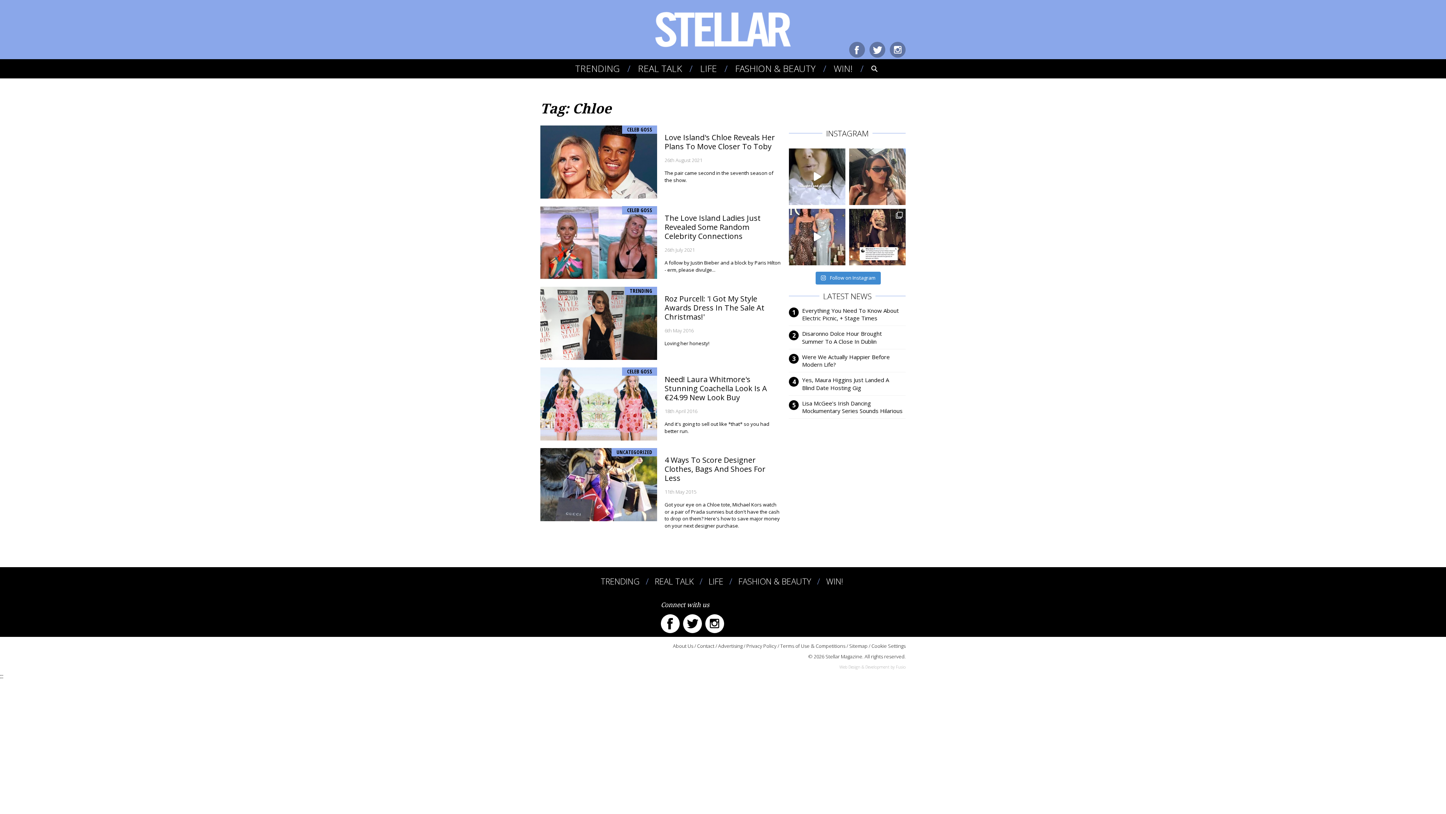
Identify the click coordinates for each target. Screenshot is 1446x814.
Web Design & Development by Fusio (872, 667)
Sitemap (858, 646)
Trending (597, 68)
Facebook (857, 50)
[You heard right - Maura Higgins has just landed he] (877, 176)
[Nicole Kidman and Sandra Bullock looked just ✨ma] (817, 237)
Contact (705, 646)
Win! (843, 68)
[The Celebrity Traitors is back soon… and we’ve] (817, 176)
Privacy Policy (761, 646)
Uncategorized (634, 452)
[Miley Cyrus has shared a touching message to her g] (877, 237)
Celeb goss (639, 129)
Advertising (730, 646)
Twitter (877, 50)
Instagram (898, 50)
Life (708, 68)
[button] (869, 68)
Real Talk (660, 68)
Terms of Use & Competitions (812, 646)
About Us (683, 646)
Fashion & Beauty (775, 68)
